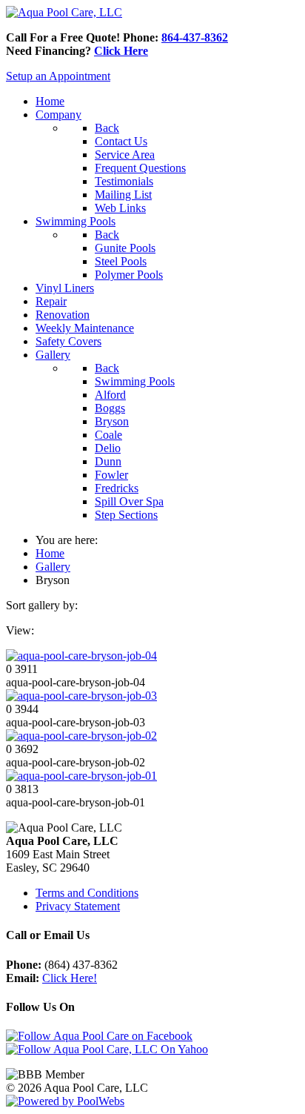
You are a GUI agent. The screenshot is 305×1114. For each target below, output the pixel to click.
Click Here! (69, 978)
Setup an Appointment (58, 76)
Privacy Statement (78, 906)
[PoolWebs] (65, 1101)
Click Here (121, 50)
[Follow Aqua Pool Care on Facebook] (99, 1036)
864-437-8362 (194, 37)
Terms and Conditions (87, 892)
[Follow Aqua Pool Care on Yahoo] (107, 1049)
